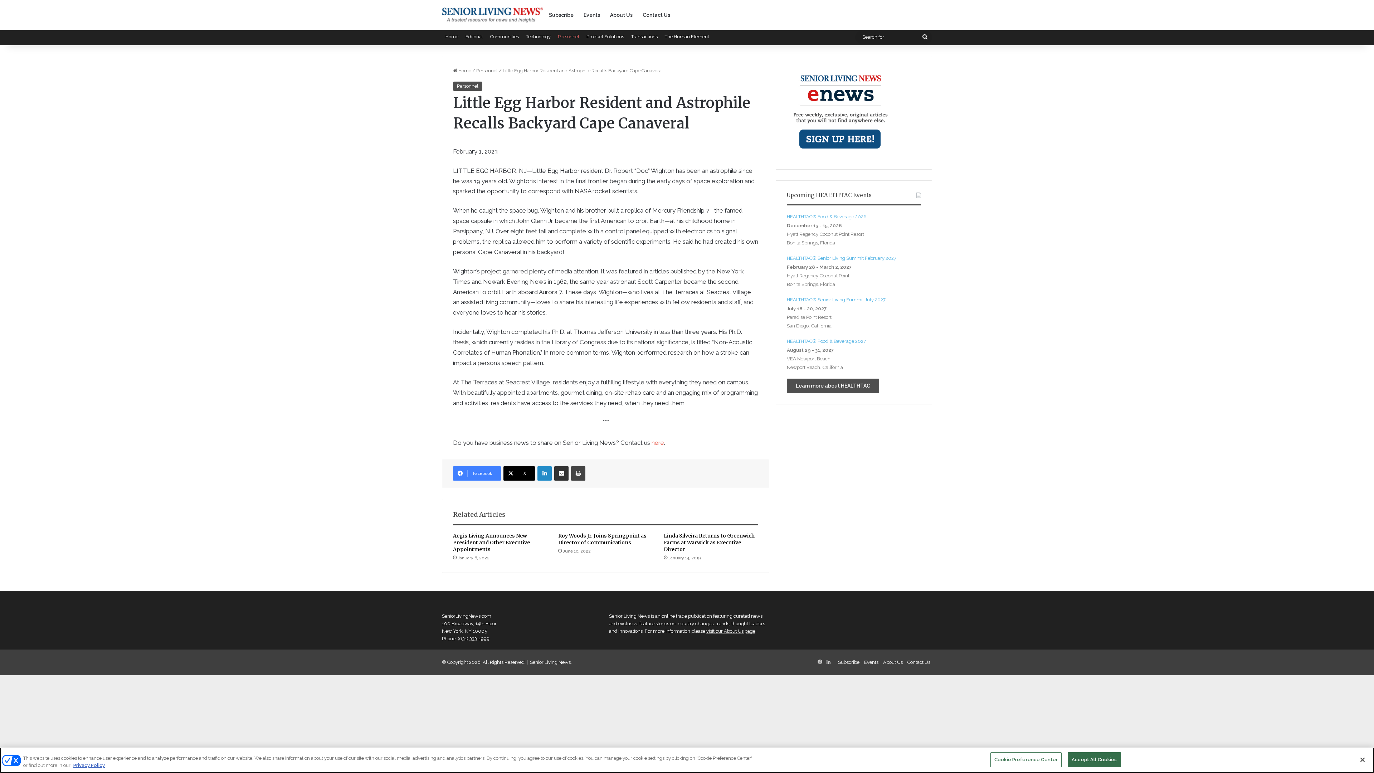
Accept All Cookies (1094, 759)
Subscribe (561, 15)
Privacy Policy (89, 765)
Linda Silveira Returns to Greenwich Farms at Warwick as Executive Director (709, 543)
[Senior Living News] (493, 15)
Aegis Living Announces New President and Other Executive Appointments (491, 543)
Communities (504, 36)
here (658, 442)
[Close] (1362, 760)
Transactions (644, 36)
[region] (687, 760)
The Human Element (687, 36)
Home (451, 36)
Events (592, 15)
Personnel (568, 36)
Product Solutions (605, 36)
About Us (621, 15)
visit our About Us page (730, 631)
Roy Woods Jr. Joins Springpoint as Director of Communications (602, 539)
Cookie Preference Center (1026, 759)
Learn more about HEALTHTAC (833, 386)
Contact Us (656, 15)
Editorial (474, 36)
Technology (538, 36)
